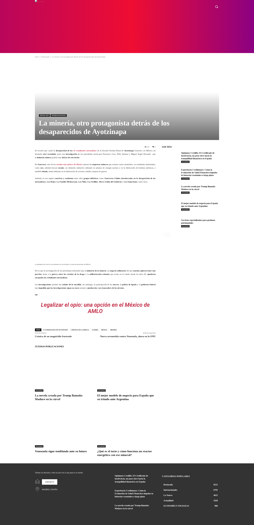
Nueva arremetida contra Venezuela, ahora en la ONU (128, 336)
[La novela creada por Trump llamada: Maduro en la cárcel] (64, 371)
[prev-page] (163, 234)
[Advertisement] (127, 33)
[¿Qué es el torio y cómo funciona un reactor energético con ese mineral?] (126, 426)
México (104, 330)
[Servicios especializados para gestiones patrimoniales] (170, 224)
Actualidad (39, 390)
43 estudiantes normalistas (85, 151)
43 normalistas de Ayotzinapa (55, 330)
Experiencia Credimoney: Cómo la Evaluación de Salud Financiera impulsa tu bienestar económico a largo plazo (199, 172)
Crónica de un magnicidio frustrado (53, 336)
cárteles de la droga (80, 330)
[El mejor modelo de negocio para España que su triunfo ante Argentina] (126, 371)
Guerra (95, 330)
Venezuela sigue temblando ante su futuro (61, 451)
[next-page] (167, 234)
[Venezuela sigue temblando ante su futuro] (64, 426)
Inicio (37, 57)
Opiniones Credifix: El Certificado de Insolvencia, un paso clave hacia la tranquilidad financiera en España (197, 156)
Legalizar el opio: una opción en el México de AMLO (95, 308)
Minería (113, 330)
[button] (216, 6)
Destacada (45, 57)
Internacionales (59, 115)
